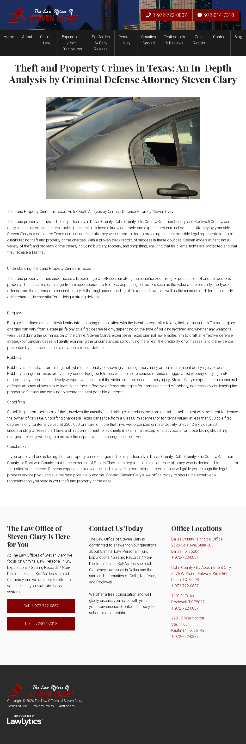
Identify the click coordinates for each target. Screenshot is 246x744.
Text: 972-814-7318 (41, 623)
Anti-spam (67, 706)
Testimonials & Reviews (174, 40)
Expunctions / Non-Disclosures (72, 43)
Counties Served (148, 40)
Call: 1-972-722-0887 (41, 606)
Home (9, 37)
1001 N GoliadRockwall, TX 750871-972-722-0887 (188, 602)
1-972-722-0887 (170, 15)
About (27, 37)
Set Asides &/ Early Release (101, 43)
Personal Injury (125, 40)
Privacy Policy (43, 706)
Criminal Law (46, 40)
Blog (238, 37)
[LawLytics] (25, 720)
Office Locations (196, 528)
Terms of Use (17, 706)
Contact (220, 37)
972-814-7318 (219, 15)
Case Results (199, 40)
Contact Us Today (116, 528)
